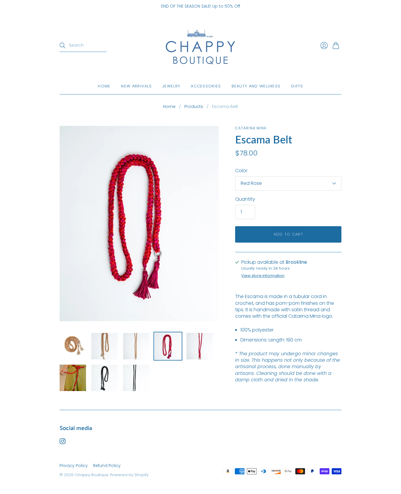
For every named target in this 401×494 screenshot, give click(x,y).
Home (104, 86)
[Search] (62, 45)
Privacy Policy (74, 465)
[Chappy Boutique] (200, 45)
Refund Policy (107, 465)
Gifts (297, 86)
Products (193, 106)
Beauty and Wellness (256, 86)
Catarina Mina (251, 128)
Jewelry (171, 86)
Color (241, 171)
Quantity (245, 199)
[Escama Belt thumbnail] (73, 346)
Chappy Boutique (91, 475)
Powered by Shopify (129, 475)
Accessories (206, 86)
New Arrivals (136, 86)
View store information (262, 276)
